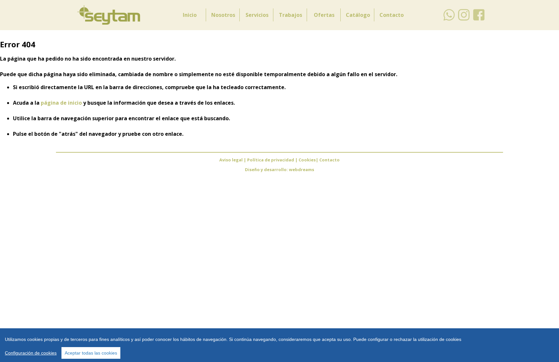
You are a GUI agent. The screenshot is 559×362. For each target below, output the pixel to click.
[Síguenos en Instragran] (463, 19)
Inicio (190, 14)
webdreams (301, 169)
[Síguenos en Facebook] (479, 19)
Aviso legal (231, 160)
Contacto (391, 14)
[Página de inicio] (108, 22)
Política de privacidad (271, 160)
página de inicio (61, 102)
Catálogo (358, 14)
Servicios (257, 14)
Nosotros (223, 14)
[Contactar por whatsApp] (449, 19)
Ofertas (324, 14)
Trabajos (290, 14)
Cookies (307, 160)
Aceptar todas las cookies (91, 353)
